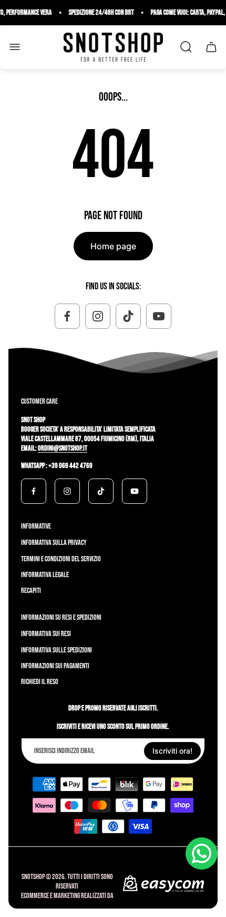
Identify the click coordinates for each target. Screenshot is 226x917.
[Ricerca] (186, 46)
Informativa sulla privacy (54, 542)
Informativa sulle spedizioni (56, 650)
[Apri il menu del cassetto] (15, 47)
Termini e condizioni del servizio (61, 558)
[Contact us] (202, 853)
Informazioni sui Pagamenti (55, 665)
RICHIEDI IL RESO (39, 681)
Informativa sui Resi (46, 633)
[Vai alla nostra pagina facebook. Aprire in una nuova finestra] (67, 316)
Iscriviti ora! (172, 750)
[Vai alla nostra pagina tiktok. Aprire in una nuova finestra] (128, 316)
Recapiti (31, 590)
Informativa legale (45, 574)
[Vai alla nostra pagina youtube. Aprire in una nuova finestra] (158, 316)
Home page (113, 246)
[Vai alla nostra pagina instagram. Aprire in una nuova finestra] (97, 316)
